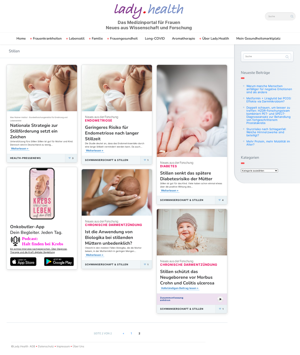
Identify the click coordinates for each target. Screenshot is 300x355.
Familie (97, 38)
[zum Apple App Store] (23, 261)
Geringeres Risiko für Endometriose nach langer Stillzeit (112, 133)
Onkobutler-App (36, 229)
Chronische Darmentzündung (113, 225)
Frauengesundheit (124, 38)
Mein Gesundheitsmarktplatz (258, 38)
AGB (32, 346)
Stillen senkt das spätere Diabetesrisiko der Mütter (186, 176)
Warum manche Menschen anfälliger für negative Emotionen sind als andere (269, 89)
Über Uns (78, 346)
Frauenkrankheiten (47, 38)
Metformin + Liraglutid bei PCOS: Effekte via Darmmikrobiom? (268, 99)
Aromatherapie (183, 38)
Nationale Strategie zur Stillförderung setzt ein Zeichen (34, 131)
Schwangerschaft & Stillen (106, 160)
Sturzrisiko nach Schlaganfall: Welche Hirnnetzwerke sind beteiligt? (266, 132)
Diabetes (168, 166)
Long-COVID (155, 38)
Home (21, 38)
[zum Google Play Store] (59, 261)
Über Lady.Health (215, 38)
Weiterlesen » (20, 148)
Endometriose (98, 120)
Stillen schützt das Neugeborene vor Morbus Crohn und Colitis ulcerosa (187, 277)
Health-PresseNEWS (25, 158)
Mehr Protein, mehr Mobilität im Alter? (268, 143)
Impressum (63, 346)
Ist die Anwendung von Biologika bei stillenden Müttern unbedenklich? (109, 237)
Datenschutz (45, 346)
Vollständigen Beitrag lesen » (180, 288)
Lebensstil (77, 38)
